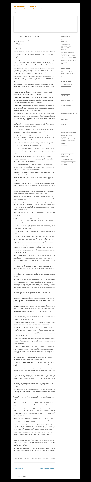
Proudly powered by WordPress (20, 476)
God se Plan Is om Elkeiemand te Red (68, 138)
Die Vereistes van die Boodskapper (68, 73)
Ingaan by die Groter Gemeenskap (47, 468)
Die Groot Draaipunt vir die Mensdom (68, 132)
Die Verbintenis (64, 43)
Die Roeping (63, 63)
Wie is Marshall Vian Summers (67, 154)
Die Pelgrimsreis (64, 145)
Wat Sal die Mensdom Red (66, 105)
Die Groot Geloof (64, 95)
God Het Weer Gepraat (65, 44)
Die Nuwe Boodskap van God (26, 6)
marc (15, 459)
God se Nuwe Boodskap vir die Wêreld (68, 55)
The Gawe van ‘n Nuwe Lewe (66, 84)
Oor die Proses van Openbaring (67, 159)
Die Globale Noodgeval (65, 134)
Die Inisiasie (63, 49)
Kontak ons (63, 165)
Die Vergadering (64, 54)
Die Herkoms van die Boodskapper (68, 71)
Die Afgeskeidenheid (19, 468)
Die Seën (62, 51)
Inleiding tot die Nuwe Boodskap (67, 153)
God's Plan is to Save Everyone (41, 458)
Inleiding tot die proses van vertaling (68, 161)
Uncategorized (27, 458)
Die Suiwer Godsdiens (65, 94)
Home (15, 12)
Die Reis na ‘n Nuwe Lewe (66, 86)
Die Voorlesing (64, 41)
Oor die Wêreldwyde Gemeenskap (68, 158)
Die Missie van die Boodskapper (67, 47)
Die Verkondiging (64, 39)
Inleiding (62, 122)
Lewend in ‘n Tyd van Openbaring (67, 52)
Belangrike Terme (64, 156)
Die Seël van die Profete (66, 46)
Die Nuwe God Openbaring (66, 135)
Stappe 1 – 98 (63, 124)
